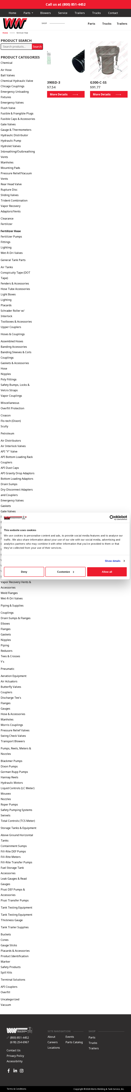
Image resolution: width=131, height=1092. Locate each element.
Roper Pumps (9, 804)
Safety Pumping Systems (16, 810)
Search (37, 46)
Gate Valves (8, 124)
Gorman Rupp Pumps (14, 772)
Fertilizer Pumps (11, 236)
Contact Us (13, 1050)
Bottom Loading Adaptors (17, 479)
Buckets (6, 934)
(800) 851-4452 (19, 1037)
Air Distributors (11, 440)
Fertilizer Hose (11, 231)
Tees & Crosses (10, 656)
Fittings (5, 242)
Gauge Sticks (9, 945)
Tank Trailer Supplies (15, 927)
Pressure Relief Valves (15, 730)
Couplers (6, 692)
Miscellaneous (10, 403)
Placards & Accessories (15, 951)
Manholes (7, 162)
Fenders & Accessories (15, 283)
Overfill (5, 992)
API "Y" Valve (9, 451)
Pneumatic (7, 669)
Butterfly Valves (11, 687)
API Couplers (9, 987)
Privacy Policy (15, 1056)
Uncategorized (10, 999)
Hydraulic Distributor (14, 135)
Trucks (96, 13)
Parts (27, 13)
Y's (2, 661)
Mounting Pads (10, 168)
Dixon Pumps (9, 766)
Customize (63, 571)
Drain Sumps (9, 484)
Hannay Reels (9, 777)
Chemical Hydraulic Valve (17, 81)
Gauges (5, 708)
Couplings (7, 357)
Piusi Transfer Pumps (15, 900)
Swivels (5, 815)
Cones (5, 940)
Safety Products (11, 967)
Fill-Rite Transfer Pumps (16, 862)
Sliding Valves (10, 195)
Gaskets (6, 506)
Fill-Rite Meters (11, 857)
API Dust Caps (10, 468)
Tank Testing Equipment (16, 907)
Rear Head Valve (11, 184)
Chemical (6, 63)
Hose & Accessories (13, 714)
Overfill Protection (12, 408)
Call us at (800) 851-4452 (65, 4)
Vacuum (6, 1005)
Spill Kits (6, 972)
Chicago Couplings (12, 86)
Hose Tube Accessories (15, 289)
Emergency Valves (12, 102)
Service (62, 13)
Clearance (7, 218)
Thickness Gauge (12, 920)
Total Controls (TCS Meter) (18, 821)
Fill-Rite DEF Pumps (13, 851)
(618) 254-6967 (19, 1042)
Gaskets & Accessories (15, 363)
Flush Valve (8, 108)
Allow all (107, 571)
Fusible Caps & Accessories (18, 119)
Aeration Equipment (13, 676)
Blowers (45, 13)
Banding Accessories (14, 347)
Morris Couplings (12, 725)
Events (70, 1037)
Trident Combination (14, 200)
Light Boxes (8, 294)
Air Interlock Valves (13, 446)
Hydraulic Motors (12, 783)
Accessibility (15, 1061)
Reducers (6, 651)
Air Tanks (7, 267)
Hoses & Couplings (13, 334)
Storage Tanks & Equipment (18, 828)
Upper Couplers (11, 327)
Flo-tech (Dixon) (11, 421)
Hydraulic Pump (11, 140)
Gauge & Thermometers (16, 130)
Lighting (6, 247)
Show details (112, 560)
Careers (53, 1042)
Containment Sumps (14, 846)
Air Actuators (9, 681)
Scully (4, 426)
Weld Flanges (9, 593)
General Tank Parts (13, 260)
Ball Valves (8, 75)
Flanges (6, 629)
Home (12, 13)
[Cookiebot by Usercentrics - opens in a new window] (112, 517)
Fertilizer (6, 224)
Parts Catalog (74, 1042)
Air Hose (6, 70)
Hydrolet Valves (11, 146)
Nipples (6, 374)
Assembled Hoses (12, 341)
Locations (54, 1048)
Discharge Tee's (11, 698)
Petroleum (7, 433)
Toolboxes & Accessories (16, 321)
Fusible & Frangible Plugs (17, 113)
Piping (5, 645)
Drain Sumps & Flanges (16, 618)
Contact (113, 13)
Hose (4, 368)
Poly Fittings (9, 379)
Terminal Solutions (13, 979)
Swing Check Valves (13, 736)
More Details (59, 94)
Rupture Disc (9, 189)
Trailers (80, 13)
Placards (6, 305)
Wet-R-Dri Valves (12, 253)
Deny (24, 571)
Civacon (6, 415)
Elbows (5, 623)
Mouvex (6, 793)
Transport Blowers (13, 741)
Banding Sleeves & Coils (16, 352)
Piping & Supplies (12, 605)
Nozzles (6, 799)
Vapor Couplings (11, 396)
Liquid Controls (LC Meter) (17, 788)
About (51, 1037)
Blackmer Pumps (11, 761)
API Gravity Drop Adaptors (17, 473)
